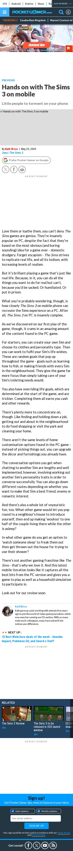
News (41, 3)
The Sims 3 (16, 152)
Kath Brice (11, 149)
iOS (5, 3)
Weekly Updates (49, 811)
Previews (8, 80)
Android (16, 3)
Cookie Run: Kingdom (33, 20)
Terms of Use (63, 832)
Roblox (29, 3)
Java (5, 152)
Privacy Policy (38, 835)
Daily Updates (22, 811)
